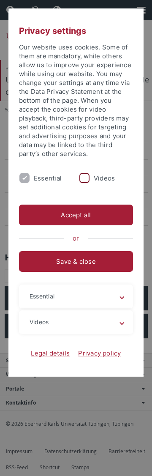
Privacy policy (99, 353)
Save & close (76, 261)
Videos (104, 178)
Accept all (76, 215)
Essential (48, 178)
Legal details (50, 353)
